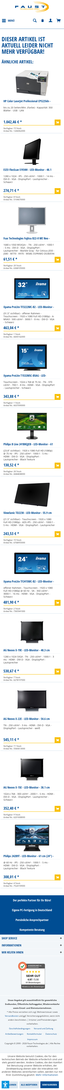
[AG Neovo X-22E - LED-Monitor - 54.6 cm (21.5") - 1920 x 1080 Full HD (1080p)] (32, 700)
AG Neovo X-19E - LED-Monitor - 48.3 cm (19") (26, 651)
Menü (11, 20)
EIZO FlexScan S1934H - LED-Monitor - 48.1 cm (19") (27, 170)
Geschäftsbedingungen (19, 1028)
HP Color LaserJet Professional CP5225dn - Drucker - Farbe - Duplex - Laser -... (27, 101)
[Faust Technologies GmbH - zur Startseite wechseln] (32, 7)
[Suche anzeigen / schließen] (34, 20)
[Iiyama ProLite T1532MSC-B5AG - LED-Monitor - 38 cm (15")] (32, 357)
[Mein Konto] (50, 20)
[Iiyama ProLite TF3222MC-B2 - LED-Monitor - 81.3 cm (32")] (32, 289)
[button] (5, 1084)
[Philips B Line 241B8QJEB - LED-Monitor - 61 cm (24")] (32, 426)
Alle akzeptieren (29, 1084)
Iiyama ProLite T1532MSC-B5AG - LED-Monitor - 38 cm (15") (24, 376)
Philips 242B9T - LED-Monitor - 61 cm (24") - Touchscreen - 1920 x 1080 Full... (28, 856)
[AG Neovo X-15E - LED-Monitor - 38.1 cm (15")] (32, 769)
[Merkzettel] (42, 20)
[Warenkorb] (58, 20)
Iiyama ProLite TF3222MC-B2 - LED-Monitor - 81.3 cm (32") (28, 307)
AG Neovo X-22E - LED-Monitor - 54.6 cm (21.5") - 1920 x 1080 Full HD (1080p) (26, 719)
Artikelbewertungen (14, 1034)
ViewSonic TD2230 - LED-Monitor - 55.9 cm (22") (27, 513)
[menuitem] (8, 20)
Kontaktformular (34, 1034)
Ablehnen (11, 1084)
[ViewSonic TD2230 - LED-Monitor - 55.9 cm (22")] (32, 494)
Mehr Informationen (47, 1074)
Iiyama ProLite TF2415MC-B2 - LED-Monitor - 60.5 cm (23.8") (28, 582)
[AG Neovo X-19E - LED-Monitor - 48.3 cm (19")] (32, 632)
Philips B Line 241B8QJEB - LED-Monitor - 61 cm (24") (28, 445)
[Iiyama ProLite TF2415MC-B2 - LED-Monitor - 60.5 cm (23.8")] (32, 563)
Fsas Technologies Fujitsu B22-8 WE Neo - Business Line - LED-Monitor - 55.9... (26, 239)
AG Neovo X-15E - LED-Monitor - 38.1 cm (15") (26, 788)
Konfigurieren (49, 1084)
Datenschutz (51, 1034)
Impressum (32, 1039)
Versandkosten (12, 1016)
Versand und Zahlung (43, 1028)
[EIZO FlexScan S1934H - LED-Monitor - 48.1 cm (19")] (32, 151)
